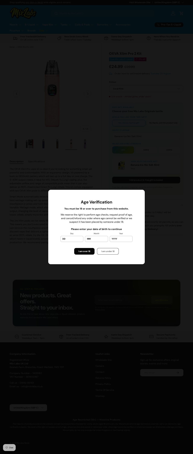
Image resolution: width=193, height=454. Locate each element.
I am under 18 (108, 251)
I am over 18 (84, 251)
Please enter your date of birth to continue (96, 229)
